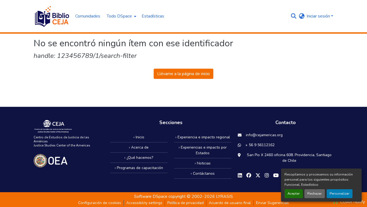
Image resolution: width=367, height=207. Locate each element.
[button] (52, 16)
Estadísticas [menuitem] (153, 16)
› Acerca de (139, 147)
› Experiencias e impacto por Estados (203, 150)
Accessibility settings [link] (144, 202)
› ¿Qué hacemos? (138, 157)
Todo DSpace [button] (119, 16)
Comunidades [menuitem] (87, 16)
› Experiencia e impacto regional (202, 137)
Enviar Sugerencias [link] (272, 202)
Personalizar (340, 193)
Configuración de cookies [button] (99, 202)
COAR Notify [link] (352, 202)
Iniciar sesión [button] (319, 16)
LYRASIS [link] (224, 196)
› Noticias (203, 163)
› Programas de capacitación (139, 167)
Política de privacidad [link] (185, 202)
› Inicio (139, 137)
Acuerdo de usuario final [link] (230, 202)
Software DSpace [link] (150, 196)
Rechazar (314, 193)
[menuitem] (121, 16)
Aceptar (293, 193)
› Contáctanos (203, 173)
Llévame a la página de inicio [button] (183, 74)
